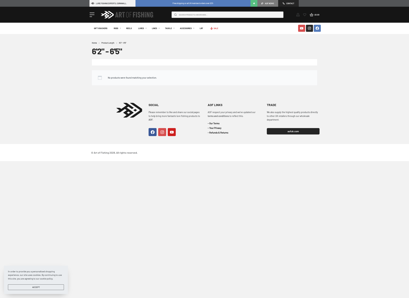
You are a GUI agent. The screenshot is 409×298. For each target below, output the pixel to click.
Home (94, 43)
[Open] (92, 14)
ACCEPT (36, 287)
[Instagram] (309, 28)
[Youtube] (301, 28)
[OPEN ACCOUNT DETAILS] (298, 14)
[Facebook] (317, 28)
